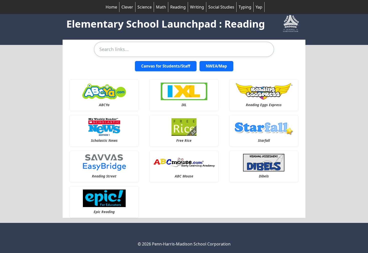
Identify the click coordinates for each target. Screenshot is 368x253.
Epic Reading (104, 211)
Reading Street (104, 176)
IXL (184, 104)
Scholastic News (104, 140)
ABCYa (104, 104)
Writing (197, 7)
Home (111, 7)
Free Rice (184, 140)
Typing (245, 7)
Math (161, 7)
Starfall (264, 140)
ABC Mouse (184, 176)
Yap (259, 7)
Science (144, 7)
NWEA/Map (216, 66)
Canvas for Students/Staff (165, 66)
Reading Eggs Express (264, 104)
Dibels (264, 176)
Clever (127, 7)
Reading (178, 7)
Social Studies (221, 7)
